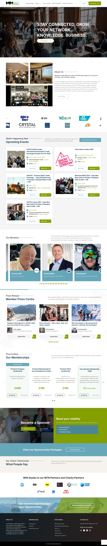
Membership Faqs (34, 528)
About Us (57, 528)
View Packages (43, 428)
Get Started (44, 41)
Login (84, 3)
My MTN (31, 526)
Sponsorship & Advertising (82, 505)
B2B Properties (56, 3)
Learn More (61, 96)
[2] (54, 400)
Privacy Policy (58, 533)
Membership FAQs (59, 523)
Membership (30, 3)
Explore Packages (75, 449)
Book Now (33, 168)
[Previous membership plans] (4, 382)
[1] (52, 400)
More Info (44, 168)
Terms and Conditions (60, 535)
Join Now (93, 3)
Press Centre (47, 3)
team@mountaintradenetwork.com (89, 523)
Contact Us (27, 428)
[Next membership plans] (103, 382)
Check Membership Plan (89, 140)
